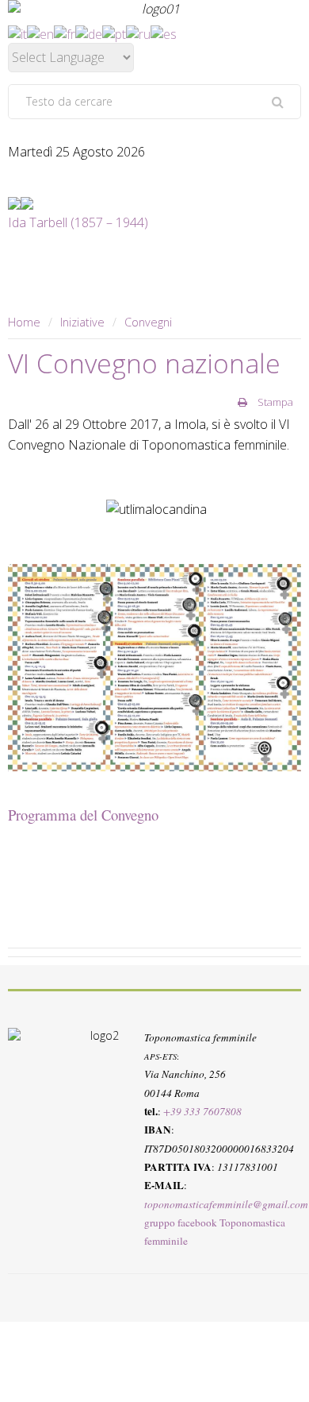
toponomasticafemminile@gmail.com (226, 1203)
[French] (64, 32)
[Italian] (17, 32)
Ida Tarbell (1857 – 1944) (78, 222)
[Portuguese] (114, 32)
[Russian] (138, 32)
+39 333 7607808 (202, 1111)
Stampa (274, 402)
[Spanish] (164, 32)
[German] (88, 32)
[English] (40, 32)
